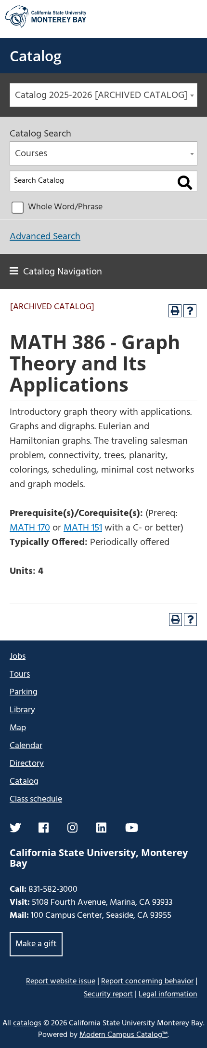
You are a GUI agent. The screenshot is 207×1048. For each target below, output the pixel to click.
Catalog (36, 56)
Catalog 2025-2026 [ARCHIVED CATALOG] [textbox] (101, 95)
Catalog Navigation (62, 272)
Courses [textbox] (31, 154)
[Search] (185, 182)
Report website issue (60, 981)
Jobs (18, 657)
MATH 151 (83, 528)
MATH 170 (30, 528)
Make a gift (36, 944)
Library (22, 710)
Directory (27, 764)
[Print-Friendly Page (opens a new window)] (174, 310)
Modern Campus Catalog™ (123, 1035)
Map (18, 728)
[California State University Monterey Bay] (46, 26)
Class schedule (36, 799)
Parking (24, 692)
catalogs (27, 1023)
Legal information (168, 994)
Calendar (26, 746)
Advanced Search (45, 237)
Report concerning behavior (147, 981)
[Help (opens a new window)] (189, 310)
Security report (108, 994)
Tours (20, 674)
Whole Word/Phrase (65, 207)
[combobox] (103, 95)
